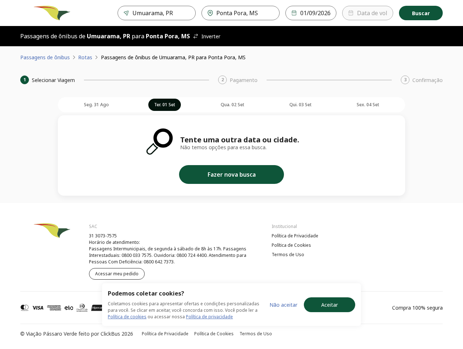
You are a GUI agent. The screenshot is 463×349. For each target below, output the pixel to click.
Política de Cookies (291, 245)
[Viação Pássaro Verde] (52, 13)
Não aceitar (283, 304)
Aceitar (329, 304)
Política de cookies (127, 317)
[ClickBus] (40, 234)
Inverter (210, 36)
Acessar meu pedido (117, 274)
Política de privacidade (209, 317)
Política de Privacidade (295, 236)
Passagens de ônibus (45, 57)
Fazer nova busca (232, 174)
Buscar (421, 13)
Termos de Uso (288, 254)
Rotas (85, 57)
